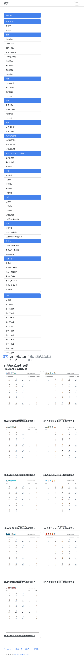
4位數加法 (9, 70)
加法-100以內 (11, 52)
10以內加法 (10, 44)
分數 (7, 171)
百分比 (8, 241)
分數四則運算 (11, 145)
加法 (7, 35)
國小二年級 (10, 309)
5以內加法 (9, 39)
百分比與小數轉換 (12, 250)
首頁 (6, 3)
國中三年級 (10, 340)
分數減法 (9, 184)
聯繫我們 (37, 649)
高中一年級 (10, 344)
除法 (7, 123)
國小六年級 (10, 326)
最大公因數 (10, 158)
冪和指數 (9, 289)
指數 (7, 224)
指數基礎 (9, 228)
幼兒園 (8, 300)
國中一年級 (10, 331)
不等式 (8, 263)
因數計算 (9, 167)
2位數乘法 (9, 114)
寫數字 (8, 26)
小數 (7, 197)
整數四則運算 (11, 140)
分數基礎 (9, 175)
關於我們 (28, 649)
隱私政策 (19, 649)
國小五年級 (10, 322)
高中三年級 (10, 353)
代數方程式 (10, 259)
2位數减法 (9, 92)
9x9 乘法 (9, 105)
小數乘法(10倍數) (12, 219)
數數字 (8, 30)
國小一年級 (10, 304)
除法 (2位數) (10, 127)
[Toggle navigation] (77, 3)
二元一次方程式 (11, 272)
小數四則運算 (11, 149)
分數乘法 (9, 188)
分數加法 (9, 180)
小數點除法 (10, 215)
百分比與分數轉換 (12, 246)
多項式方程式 (11, 276)
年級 (7, 296)
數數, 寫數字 (10, 22)
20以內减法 (10, 87)
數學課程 (9, 15)
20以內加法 (10, 48)
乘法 (7, 101)
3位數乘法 (9, 118)
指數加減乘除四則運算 (14, 237)
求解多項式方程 (11, 285)
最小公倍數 (10, 162)
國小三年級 (10, 313)
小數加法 (9, 202)
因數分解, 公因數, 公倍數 (15, 153)
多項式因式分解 (11, 281)
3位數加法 (9, 65)
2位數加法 (9, 61)
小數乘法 (9, 210)
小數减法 (9, 206)
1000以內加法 (11, 57)
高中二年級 (10, 348)
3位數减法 (9, 96)
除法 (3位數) (10, 131)
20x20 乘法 (10, 109)
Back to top (8, 649)
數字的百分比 (11, 254)
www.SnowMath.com (21, 654)
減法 (7, 79)
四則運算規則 (11, 136)
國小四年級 (10, 318)
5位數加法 (9, 74)
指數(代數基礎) (11, 232)
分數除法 (9, 193)
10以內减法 (10, 83)
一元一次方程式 (11, 267)
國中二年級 (10, 335)
